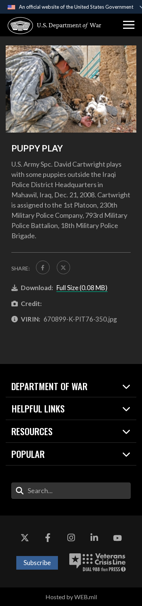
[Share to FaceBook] (43, 267)
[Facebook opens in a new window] (47, 538)
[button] (128, 25)
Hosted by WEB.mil (71, 596)
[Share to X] (63, 267)
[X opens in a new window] (24, 538)
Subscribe (37, 563)
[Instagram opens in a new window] (71, 538)
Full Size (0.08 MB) (82, 288)
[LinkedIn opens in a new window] (94, 538)
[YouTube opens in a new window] (117, 538)
